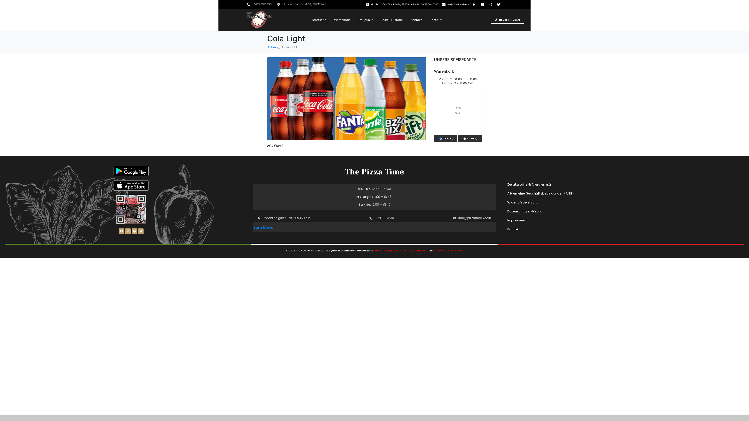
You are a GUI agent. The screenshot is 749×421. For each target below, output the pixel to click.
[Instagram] (128, 231)
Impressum (516, 220)
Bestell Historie (392, 20)
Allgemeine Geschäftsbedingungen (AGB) (540, 193)
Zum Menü (263, 227)
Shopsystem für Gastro (448, 250)
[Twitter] (141, 231)
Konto (434, 20)
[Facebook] (121, 231)
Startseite (319, 20)
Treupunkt (365, 20)
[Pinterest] (134, 231)
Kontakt (416, 20)
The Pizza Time (374, 171)
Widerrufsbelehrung (523, 202)
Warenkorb (342, 20)
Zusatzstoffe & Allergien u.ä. (529, 184)
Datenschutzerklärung (524, 211)
